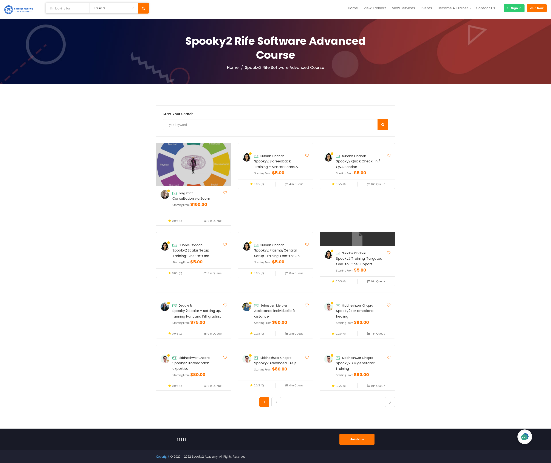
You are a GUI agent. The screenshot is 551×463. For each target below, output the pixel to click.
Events (426, 8)
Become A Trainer (453, 8)
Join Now (536, 8)
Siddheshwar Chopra (357, 305)
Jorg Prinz (186, 193)
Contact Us (485, 8)
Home (353, 8)
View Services (403, 8)
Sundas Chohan (272, 156)
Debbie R (185, 305)
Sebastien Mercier (273, 305)
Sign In (515, 8)
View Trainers (375, 8)
